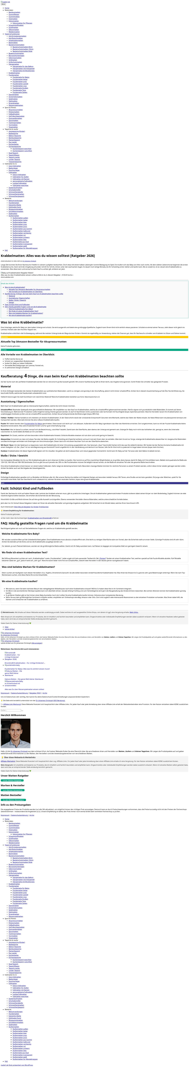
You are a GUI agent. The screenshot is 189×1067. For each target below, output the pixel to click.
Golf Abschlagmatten (16, 116)
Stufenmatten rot (19, 235)
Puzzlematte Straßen (20, 88)
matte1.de (4, 1065)
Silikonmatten (14, 30)
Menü (3, 4)
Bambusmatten (14, 12)
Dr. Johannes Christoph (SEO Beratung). (50, 700)
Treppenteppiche (15, 162)
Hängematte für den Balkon (23, 66)
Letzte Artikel (9, 629)
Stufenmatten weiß (20, 246)
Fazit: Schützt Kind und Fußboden (17, 304)
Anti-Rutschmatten (16, 38)
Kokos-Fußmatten (19, 175)
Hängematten (14, 64)
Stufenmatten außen (20, 218)
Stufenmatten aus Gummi (22, 229)
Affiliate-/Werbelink (8, 761)
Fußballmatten (14, 114)
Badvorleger (13, 168)
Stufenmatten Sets (19, 239)
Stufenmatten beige (20, 220)
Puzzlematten (14, 75)
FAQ (6, 250)
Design (11, 302)
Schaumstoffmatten (16, 25)
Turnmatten (13, 125)
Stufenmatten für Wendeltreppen (25, 248)
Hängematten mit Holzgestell (23, 68)
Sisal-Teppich (13, 153)
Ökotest (103, 558)
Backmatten (13, 43)
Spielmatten (13, 99)
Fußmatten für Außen (21, 177)
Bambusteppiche (15, 138)
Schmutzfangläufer (16, 192)
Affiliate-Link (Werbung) (12, 704)
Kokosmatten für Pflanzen (22, 23)
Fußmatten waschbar (20, 185)
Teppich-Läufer (14, 157)
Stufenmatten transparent (22, 244)
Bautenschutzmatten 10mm (23, 49)
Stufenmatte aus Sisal (21, 242)
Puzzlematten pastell (20, 84)
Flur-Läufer (13, 142)
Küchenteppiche (15, 146)
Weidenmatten (14, 32)
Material (12, 296)
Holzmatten (13, 19)
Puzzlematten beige (20, 79)
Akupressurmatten (16, 110)
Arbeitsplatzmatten (16, 40)
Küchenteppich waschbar (22, 149)
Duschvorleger (14, 170)
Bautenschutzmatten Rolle (22, 51)
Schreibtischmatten (16, 211)
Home (7, 8)
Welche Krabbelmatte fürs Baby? (21, 309)
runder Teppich (14, 159)
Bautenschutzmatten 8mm (22, 47)
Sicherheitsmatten (15, 97)
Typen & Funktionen (12, 34)
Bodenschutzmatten (16, 53)
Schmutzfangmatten (16, 194)
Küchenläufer (14, 144)
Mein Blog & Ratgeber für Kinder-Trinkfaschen (31, 507)
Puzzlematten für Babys (33, 424)
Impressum (5, 693)
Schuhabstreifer (15, 190)
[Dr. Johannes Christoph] (10, 633)
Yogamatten (13, 127)
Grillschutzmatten (15, 62)
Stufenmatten (14, 216)
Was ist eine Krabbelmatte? (15, 287)
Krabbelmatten (14, 73)
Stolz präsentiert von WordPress (21, 1065)
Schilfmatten (13, 27)
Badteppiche (13, 133)
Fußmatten (13, 172)
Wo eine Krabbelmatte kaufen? (20, 315)
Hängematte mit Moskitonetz (24, 71)
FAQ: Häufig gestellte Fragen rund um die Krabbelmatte (25, 307)
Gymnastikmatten (15, 118)
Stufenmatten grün (20, 226)
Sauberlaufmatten (15, 188)
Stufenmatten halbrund (21, 231)
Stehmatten (13, 101)
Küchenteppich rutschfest (22, 151)
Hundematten (14, 203)
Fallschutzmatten (15, 58)
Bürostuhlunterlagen (16, 56)
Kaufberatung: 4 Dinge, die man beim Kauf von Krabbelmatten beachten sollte (34, 294)
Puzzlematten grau (20, 81)
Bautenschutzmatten (16, 45)
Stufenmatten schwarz (21, 237)
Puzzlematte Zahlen (20, 92)
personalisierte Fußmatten (22, 181)
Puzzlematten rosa (20, 86)
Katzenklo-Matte (15, 205)
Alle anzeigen (37, 643)
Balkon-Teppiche (15, 136)
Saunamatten (14, 94)
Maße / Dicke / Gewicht (17, 300)
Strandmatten (14, 103)
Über (6, 627)
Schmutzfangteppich (16, 196)
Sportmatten (13, 120)
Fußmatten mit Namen (21, 179)
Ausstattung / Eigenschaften (19, 298)
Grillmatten (13, 60)
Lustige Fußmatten (20, 183)
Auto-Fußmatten (15, 166)
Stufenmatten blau (20, 222)
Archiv (45, 693)
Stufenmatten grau (20, 224)
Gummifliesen (14, 14)
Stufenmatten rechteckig (22, 233)
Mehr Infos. (134, 612)
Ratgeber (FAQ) (35, 693)
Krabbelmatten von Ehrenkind (40, 518)
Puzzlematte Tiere (19, 90)
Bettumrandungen (16, 201)
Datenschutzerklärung (19, 693)
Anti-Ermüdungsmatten (17, 36)
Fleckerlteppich (14, 140)
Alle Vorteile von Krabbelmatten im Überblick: (26, 292)
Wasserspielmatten (16, 105)
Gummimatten (14, 17)
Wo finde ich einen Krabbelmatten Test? (23, 311)
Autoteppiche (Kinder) (17, 131)
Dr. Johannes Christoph (29, 261)
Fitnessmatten (14, 112)
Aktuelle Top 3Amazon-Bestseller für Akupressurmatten (29, 289)
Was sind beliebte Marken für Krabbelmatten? (26, 313)
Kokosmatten (14, 21)
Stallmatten (13, 213)
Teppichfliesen (14, 155)
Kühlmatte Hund (15, 207)
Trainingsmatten (15, 123)
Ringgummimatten (16, 209)
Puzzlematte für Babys (21, 77)
